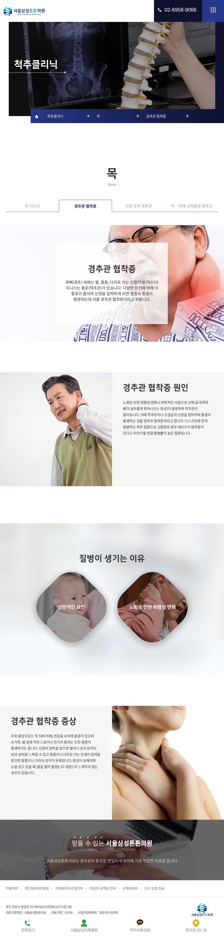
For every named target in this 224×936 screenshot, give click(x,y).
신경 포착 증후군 (138, 205)
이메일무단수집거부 (69, 888)
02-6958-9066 (180, 10)
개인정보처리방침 (36, 888)
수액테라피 (130, 888)
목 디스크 (32, 205)
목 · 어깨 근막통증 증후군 (191, 205)
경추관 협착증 (85, 206)
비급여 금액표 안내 (103, 888)
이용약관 (12, 888)
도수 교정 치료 (154, 888)
